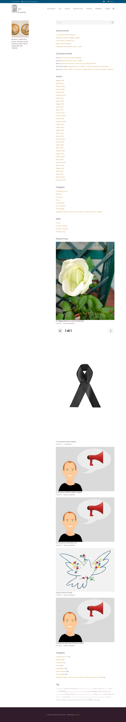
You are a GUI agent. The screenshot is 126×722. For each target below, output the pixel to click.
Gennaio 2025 (60, 113)
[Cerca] (113, 9)
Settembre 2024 (61, 121)
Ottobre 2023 (60, 142)
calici (91, 688)
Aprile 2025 (59, 107)
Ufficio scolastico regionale (65, 700)
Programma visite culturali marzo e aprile (69, 46)
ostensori (57, 694)
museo (109, 691)
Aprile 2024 (59, 133)
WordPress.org (60, 231)
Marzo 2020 (59, 159)
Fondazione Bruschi (71, 691)
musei (105, 691)
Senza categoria (61, 206)
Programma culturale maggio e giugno (68, 38)
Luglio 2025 (60, 98)
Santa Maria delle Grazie (94, 697)
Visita (85, 700)
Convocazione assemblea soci (65, 40)
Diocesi (57, 691)
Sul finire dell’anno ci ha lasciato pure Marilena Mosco (79, 63)
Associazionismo (81, 688)
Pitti (96, 694)
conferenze (101, 688)
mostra (94, 691)
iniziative (88, 691)
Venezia (80, 700)
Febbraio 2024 (60, 139)
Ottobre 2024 (60, 118)
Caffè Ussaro (87, 688)
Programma (111, 694)
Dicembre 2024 (60, 115)
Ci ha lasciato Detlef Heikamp (65, 35)
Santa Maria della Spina (83, 697)
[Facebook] (103, 1)
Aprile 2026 (59, 83)
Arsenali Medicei (59, 688)
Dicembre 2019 (60, 162)
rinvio (72, 697)
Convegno (106, 688)
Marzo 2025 (59, 110)
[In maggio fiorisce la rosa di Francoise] (85, 243)
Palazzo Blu (62, 694)
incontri (84, 691)
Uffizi (76, 700)
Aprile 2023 (59, 148)
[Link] (19, 8)
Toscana (109, 697)
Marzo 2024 (59, 136)
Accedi (58, 223)
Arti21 (78, 714)
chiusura (95, 688)
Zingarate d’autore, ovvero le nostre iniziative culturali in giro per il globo (79, 212)
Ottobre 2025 (60, 92)
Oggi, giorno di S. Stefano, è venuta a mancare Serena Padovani (89, 66)
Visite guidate (60, 209)
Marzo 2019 (59, 174)
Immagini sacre (78, 691)
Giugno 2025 (60, 101)
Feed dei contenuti (61, 226)
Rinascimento (66, 697)
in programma (60, 203)
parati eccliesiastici (78, 694)
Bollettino (59, 194)
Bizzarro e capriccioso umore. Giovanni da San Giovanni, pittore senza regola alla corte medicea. (20, 44)
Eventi (58, 200)
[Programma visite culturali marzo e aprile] (85, 599)
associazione (73, 688)
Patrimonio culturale (87, 694)
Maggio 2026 (60, 80)
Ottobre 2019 (60, 165)
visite (89, 699)
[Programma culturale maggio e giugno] (85, 448)
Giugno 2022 (60, 154)
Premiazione (100, 694)
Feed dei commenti (62, 229)
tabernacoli (104, 697)
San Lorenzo (76, 697)
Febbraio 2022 (60, 156)
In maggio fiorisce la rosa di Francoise (70, 321)
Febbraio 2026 (60, 86)
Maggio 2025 (60, 104)
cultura (110, 688)
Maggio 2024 (60, 130)
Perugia (92, 694)
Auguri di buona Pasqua (63, 43)
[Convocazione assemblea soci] (85, 498)
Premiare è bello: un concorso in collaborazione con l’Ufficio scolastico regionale (87, 69)
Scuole (100, 697)
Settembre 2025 (61, 95)
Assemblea (66, 688)
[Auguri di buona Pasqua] (85, 549)
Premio (105, 694)
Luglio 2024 (60, 124)
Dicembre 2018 (60, 180)
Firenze (62, 691)
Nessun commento (69, 323)
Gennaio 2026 (60, 89)
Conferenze (59, 197)
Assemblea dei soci (62, 191)
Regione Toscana (59, 697)
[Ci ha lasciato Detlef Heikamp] (85, 327)
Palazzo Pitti (69, 694)
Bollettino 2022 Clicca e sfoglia (72, 60)
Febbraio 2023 (60, 151)
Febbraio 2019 (60, 177)
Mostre (100, 691)
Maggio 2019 (60, 168)
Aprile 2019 (59, 171)
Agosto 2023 (60, 145)
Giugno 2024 (60, 127)
